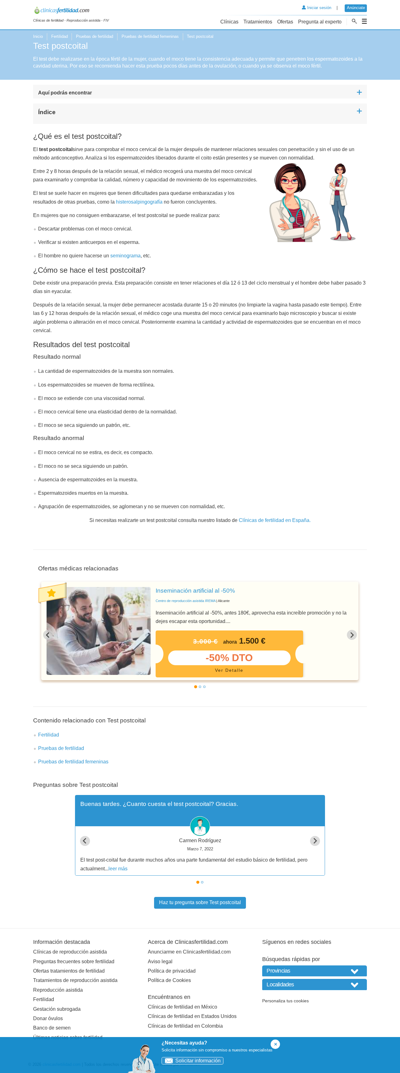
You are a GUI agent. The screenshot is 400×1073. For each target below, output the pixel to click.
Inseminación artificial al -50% (195, 590)
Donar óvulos (48, 1018)
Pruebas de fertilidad (94, 36)
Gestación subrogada (57, 1009)
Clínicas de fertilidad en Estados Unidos (192, 1016)
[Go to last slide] (48, 635)
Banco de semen (52, 1027)
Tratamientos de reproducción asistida (75, 980)
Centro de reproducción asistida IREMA (185, 601)
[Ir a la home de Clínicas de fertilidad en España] (71, 11)
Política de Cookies (169, 980)
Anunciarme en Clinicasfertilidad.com (189, 951)
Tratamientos (257, 21)
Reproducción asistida (58, 990)
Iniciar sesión (318, 7)
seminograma (125, 255)
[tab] (195, 686)
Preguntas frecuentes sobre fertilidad (73, 961)
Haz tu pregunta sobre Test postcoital (200, 902)
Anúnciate (356, 7)
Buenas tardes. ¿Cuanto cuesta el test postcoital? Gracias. (159, 804)
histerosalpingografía (139, 202)
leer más (118, 868)
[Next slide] (352, 635)
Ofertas (285, 21)
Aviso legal (160, 961)
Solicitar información (198, 1060)
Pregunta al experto (320, 21)
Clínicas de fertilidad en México (182, 1007)
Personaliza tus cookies (285, 1000)
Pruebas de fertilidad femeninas (150, 36)
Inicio (38, 36)
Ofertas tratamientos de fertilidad (69, 971)
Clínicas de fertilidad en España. (275, 520)
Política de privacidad (172, 971)
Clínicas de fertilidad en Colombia (185, 1026)
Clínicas (229, 21)
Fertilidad (59, 36)
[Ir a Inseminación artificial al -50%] (99, 631)
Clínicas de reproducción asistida (70, 951)
